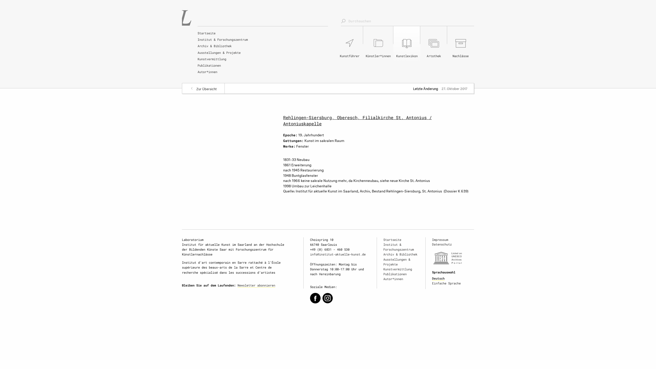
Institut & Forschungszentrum (223, 39)
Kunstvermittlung (212, 59)
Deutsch (438, 278)
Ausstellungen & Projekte (219, 52)
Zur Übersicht (206, 88)
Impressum (440, 240)
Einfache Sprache (446, 283)
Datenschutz (442, 244)
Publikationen (209, 65)
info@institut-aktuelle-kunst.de (338, 254)
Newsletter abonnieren (256, 285)
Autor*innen (207, 72)
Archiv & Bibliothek (215, 46)
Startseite (207, 33)
